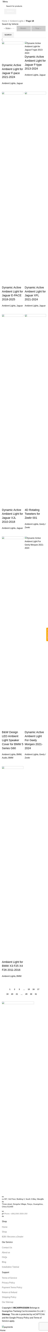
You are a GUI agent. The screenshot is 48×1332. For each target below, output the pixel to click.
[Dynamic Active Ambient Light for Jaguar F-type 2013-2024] (35, 48)
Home (4, 21)
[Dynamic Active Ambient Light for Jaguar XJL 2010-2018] (12, 411)
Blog (4, 1262)
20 (12, 994)
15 (29, 989)
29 (26, 994)
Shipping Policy (9, 1297)
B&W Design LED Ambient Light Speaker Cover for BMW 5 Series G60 (12, 740)
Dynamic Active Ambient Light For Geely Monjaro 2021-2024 (34, 740)
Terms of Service (9, 1278)
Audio (4, 758)
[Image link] (18, 1098)
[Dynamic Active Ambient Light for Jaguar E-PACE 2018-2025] (12, 188)
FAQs (4, 1257)
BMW (19, 754)
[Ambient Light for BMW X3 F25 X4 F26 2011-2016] (12, 863)
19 (7, 994)
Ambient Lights (17, 21)
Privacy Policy (8, 1283)
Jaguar (20, 83)
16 (34, 989)
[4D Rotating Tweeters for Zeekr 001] (35, 411)
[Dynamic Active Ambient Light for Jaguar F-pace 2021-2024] (12, 52)
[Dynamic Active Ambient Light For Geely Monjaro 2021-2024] (35, 633)
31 (36, 994)
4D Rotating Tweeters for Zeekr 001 (32, 514)
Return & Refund (9, 1292)
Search (7, 35)
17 (38, 989)
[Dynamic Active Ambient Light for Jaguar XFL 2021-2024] (35, 188)
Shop (4, 1232)
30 (31, 994)
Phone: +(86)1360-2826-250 (15, 1214)
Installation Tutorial (10, 1267)
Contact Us (7, 1247)
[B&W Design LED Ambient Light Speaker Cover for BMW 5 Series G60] (12, 633)
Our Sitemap (7, 1302)
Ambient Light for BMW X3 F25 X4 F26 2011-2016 (12, 966)
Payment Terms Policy (12, 1287)
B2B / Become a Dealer (12, 1237)
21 (17, 994)
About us (6, 1252)
